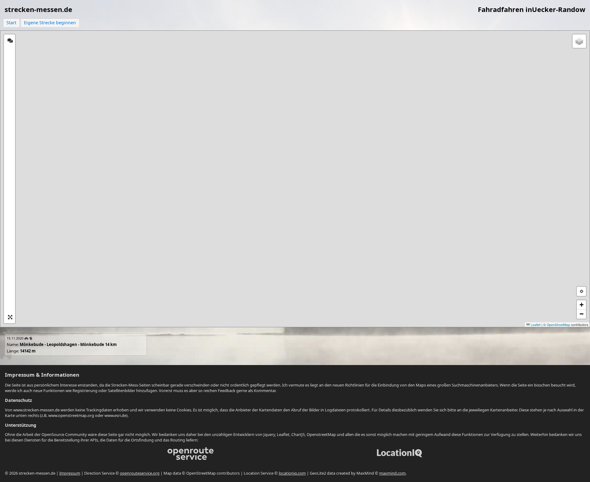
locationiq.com (292, 473)
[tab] (10, 40)
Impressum (69, 473)
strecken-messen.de (38, 9)
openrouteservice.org (139, 473)
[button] (579, 41)
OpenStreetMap (558, 324)
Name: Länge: (62, 345)
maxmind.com (392, 473)
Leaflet (535, 324)
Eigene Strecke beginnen (50, 22)
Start (11, 22)
